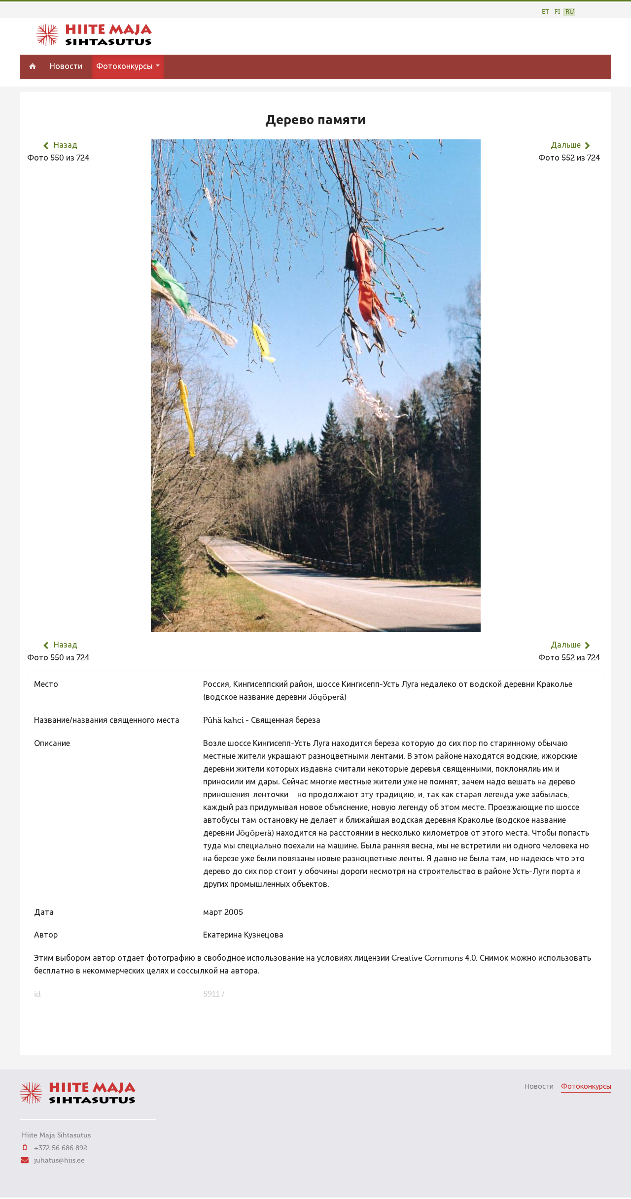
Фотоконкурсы (125, 67)
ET (545, 12)
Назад (65, 146)
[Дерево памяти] (316, 625)
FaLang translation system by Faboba (62, 1041)
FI (557, 12)
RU (569, 12)
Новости (66, 67)
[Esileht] (94, 44)
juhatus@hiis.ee (59, 1160)
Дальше (566, 146)
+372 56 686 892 (60, 1148)
